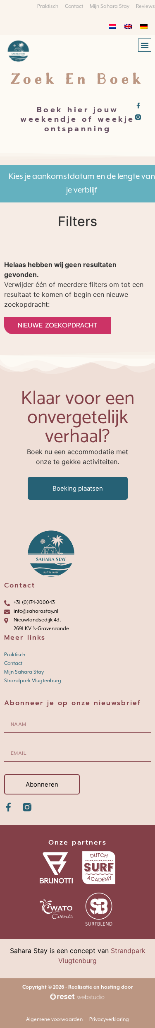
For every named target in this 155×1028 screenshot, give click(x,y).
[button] (144, 45)
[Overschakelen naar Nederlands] (112, 25)
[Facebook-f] (138, 105)
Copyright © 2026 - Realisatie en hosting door (77, 987)
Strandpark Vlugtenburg (32, 681)
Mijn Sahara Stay (24, 672)
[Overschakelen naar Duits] (144, 25)
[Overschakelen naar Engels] (128, 25)
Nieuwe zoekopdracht (57, 325)
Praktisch (14, 654)
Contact (13, 663)
